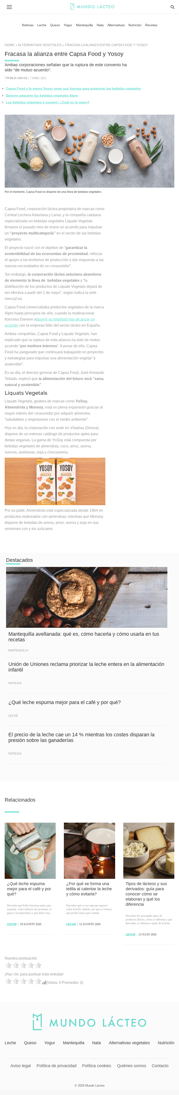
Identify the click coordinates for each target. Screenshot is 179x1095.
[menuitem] (28, 25)
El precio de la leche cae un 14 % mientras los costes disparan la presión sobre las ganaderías (81, 737)
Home (9, 45)
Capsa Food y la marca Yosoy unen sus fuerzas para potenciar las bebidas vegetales (73, 88)
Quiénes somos (131, 1065)
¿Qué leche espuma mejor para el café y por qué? (64, 702)
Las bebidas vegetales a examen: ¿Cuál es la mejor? (48, 102)
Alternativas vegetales (39, 45)
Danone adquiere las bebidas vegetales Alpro (42, 95)
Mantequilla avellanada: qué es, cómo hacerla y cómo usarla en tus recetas (83, 636)
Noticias (14, 683)
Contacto (160, 1065)
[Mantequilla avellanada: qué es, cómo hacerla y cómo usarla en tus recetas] (86, 597)
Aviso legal (20, 1065)
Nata (96, 1042)
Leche (13, 715)
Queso (30, 1042)
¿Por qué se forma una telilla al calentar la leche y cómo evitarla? (89, 888)
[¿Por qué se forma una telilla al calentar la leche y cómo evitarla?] (89, 851)
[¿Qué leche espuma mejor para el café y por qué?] (30, 851)
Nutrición (166, 1042)
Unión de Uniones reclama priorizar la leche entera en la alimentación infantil (86, 667)
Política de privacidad (56, 1065)
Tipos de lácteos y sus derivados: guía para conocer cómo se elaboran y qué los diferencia (146, 894)
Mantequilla (18, 650)
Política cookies (96, 1065)
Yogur (49, 1042)
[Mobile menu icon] (9, 7)
